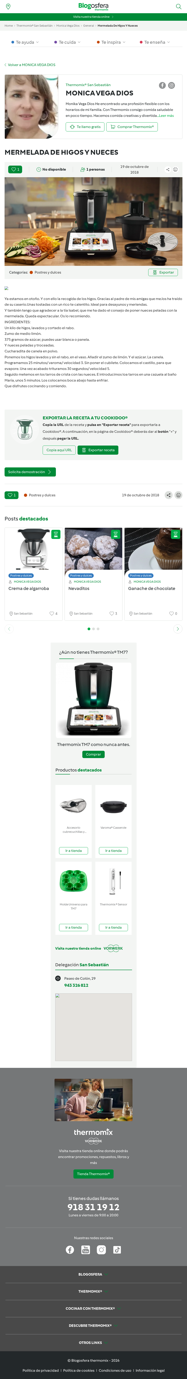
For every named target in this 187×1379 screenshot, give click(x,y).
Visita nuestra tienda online (91, 16)
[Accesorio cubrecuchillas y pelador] (73, 804)
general (88, 25)
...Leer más (165, 115)
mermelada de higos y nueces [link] (118, 25)
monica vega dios (68, 25)
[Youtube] (86, 1250)
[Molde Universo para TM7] (73, 881)
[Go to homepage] (93, 7)
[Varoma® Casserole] (113, 804)
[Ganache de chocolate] (153, 554)
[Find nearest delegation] (8, 6)
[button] (178, 6)
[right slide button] (177, 628)
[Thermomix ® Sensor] (113, 881)
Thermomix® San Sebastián (34, 25)
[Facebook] (70, 1250)
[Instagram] (101, 1250)
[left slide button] (9, 628)
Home (9, 25)
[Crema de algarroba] (33, 554)
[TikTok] (117, 1250)
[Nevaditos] (93, 554)
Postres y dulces (21, 575)
